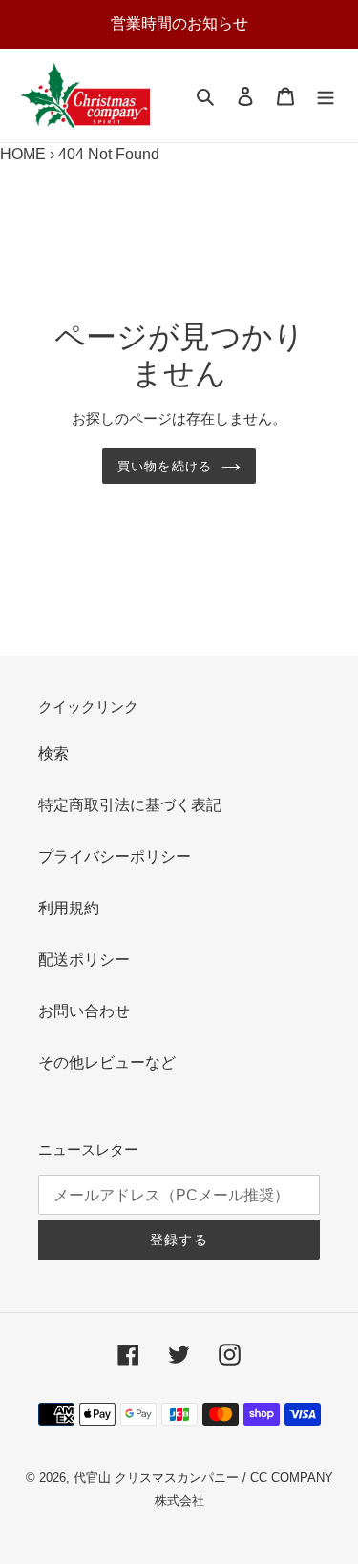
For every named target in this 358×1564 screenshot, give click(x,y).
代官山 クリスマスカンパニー (156, 1477)
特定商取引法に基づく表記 (129, 805)
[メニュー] (325, 95)
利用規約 (68, 908)
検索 (53, 753)
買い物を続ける (164, 466)
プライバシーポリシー (114, 856)
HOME (23, 154)
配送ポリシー (84, 959)
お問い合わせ (84, 1011)
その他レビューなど (107, 1062)
